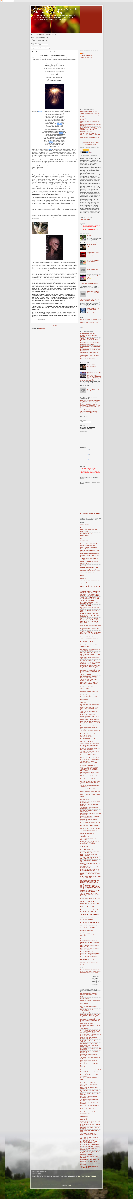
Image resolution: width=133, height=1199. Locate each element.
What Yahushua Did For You (87, 741)
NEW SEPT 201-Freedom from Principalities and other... (87, 960)
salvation (89, 322)
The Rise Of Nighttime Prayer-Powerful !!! (92, 245)
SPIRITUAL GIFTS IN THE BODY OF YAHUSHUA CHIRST (89, 867)
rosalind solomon (97, 321)
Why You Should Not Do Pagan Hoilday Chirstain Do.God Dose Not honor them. (90, 595)
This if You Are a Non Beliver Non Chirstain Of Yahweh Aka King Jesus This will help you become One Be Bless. (90, 591)
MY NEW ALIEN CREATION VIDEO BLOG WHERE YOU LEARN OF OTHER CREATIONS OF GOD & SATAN (90, 128)
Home (55, 325)
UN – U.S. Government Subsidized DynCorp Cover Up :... (88, 1112)
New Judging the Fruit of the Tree (88, 733)
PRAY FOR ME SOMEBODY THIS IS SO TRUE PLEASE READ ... (90, 1010)
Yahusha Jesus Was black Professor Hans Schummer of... (89, 808)
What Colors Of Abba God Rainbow (89, 901)
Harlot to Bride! (84, 531)
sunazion (90, 515)
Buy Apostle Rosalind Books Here (88, 111)
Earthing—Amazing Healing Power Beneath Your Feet (88, 855)
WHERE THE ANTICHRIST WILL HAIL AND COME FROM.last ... (89, 918)
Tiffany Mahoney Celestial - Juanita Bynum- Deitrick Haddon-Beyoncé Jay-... (93, 254)
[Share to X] (41, 319)
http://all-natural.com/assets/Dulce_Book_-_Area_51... (88, 1006)
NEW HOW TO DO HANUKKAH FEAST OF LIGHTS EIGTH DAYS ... (89, 817)
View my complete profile (86, 57)
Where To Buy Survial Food (87, 572)
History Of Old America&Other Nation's (89, 567)
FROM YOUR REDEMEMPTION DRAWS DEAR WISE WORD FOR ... (90, 749)
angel (50, 149)
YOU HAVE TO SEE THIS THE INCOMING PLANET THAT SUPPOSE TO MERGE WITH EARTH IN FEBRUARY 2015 (90, 633)
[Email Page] (35, 319)
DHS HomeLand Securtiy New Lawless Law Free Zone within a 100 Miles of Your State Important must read (90, 649)
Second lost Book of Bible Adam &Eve (89, 553)
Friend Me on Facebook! (86, 526)
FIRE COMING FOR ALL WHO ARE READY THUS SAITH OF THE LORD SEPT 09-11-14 (89, 684)
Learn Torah (83, 565)
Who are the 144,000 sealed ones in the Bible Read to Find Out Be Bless (90, 663)
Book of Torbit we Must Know (87, 545)
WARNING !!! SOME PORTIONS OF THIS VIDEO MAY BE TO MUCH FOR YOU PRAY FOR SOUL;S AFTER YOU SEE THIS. (90, 627)
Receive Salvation (84, 524)
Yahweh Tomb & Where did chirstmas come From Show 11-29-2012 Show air (89, 598)
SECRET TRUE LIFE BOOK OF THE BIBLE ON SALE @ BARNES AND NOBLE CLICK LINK (90, 135)
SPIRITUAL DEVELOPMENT (87, 937)
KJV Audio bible (84, 540)
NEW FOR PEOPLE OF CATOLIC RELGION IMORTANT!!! (88, 736)
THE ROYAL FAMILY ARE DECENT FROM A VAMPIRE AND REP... (88, 680)
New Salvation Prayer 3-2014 (87, 660)
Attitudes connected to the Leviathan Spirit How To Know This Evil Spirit (89, 412)
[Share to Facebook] (42, 319)
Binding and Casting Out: (86, 932)
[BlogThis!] (40, 319)
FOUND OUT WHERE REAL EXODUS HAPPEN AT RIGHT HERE (89, 848)
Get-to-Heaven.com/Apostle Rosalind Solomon (89, 54)
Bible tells (37, 110)
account (51, 141)
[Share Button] (82, 327)
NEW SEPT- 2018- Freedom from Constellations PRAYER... (88, 957)
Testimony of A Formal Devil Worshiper (89, 542)
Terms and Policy (84, 585)
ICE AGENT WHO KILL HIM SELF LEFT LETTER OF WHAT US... (90, 852)
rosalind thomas (83, 322)
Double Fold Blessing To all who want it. (90, 613)
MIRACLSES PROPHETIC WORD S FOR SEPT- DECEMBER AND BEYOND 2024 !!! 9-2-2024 (93, 310)
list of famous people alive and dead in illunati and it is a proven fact (89, 773)
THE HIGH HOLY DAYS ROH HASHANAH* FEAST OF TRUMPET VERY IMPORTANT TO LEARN (89, 763)
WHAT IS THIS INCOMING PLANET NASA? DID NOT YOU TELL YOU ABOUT (90, 619)
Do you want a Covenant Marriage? (89, 909)
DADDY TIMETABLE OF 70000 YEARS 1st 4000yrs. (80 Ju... (89, 904)
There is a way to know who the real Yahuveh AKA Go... (89, 1167)
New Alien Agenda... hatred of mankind (89, 719)
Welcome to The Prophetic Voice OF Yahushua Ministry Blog (55, 10)
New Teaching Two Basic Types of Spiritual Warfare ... (88, 811)
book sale (82, 319)
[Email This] (38, 319)
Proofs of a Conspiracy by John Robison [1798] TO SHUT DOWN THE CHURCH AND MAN (90, 723)
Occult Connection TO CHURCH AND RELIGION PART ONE (89, 949)
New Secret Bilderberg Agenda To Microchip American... (88, 728)
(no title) (89, 235)
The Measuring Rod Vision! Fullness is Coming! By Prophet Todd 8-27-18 (89, 300)
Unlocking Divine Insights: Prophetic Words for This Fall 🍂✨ (93, 277)
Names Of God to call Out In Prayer (89, 561)
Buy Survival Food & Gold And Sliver (89, 652)
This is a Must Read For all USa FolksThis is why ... (88, 839)
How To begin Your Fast (86, 533)
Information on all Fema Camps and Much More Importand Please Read (89, 690)
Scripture (61, 132)
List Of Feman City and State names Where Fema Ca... (89, 687)
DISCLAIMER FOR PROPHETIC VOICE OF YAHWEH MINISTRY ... (90, 802)
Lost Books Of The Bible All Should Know (90, 543)
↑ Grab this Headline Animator (90, 144)
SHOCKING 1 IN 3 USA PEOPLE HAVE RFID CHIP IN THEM (93, 389)
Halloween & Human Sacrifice (87, 725)
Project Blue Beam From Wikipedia (88, 693)
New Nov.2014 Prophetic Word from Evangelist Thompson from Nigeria (89, 695)
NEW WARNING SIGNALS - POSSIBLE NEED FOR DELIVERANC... (89, 826)
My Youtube (83, 527)
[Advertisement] (90, 83)
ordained (59, 123)
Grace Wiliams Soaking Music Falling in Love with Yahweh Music (90, 603)
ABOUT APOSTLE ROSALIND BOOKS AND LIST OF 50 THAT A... (89, 915)
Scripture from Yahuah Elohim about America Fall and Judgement (89, 832)
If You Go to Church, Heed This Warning (90, 757)
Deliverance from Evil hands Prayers (89, 921)
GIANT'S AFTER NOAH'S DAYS (88, 714)
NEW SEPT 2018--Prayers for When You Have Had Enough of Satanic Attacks (90, 954)
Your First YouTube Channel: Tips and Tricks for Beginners (94, 261)
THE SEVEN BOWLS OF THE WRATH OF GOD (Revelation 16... (89, 858)
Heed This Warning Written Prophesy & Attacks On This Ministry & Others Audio (90, 569)
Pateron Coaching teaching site (88, 358)
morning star (41, 111)
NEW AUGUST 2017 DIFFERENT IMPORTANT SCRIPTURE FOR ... (88, 912)
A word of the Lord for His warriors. (89, 283)
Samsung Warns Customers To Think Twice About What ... (89, 835)
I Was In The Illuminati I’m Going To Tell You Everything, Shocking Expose (90, 829)
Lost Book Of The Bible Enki (87, 637)
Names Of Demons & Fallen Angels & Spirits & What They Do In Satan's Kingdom (89, 708)
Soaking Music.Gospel (85, 605)
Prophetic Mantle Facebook (87, 344)
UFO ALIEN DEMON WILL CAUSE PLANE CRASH (93, 268)
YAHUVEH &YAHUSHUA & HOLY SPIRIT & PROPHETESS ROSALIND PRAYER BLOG (90, 339)
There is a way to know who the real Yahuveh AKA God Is (89, 639)
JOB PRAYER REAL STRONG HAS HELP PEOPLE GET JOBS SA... (90, 752)
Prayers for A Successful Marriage (88, 940)
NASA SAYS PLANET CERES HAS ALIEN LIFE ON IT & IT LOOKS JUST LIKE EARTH (90, 622)
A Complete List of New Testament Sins (90, 743)
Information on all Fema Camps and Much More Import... (89, 1097)
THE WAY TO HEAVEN (85, 409)
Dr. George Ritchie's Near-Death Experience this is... (88, 798)
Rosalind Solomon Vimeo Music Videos (89, 342)
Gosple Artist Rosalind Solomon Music (89, 113)
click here (57, 1178)
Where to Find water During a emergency (90, 580)
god (91, 319)
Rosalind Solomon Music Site (87, 333)
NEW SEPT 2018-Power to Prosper (89, 951)
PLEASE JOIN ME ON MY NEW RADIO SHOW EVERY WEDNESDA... (89, 923)
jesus (94, 319)
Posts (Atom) (42, 328)
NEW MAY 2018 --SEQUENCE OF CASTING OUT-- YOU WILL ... (88, 926)
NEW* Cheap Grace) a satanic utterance (90, 759)
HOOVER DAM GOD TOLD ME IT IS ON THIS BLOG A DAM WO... (90, 823)
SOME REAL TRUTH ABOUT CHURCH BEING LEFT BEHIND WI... (89, 929)
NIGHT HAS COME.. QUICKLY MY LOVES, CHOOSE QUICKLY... (88, 907)
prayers (90, 321)
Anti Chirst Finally (84, 563)
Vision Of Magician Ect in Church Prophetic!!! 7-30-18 (93, 292)
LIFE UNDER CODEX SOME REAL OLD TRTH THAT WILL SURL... (90, 792)
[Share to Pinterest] (44, 319)
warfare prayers (94, 322)
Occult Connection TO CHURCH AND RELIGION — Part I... (89, 946)
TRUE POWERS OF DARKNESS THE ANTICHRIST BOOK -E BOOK (89, 138)
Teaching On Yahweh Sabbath (87, 600)
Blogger (69, 1185)
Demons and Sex (84, 535)
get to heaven (88, 319)
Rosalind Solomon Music (86, 131)
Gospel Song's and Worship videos (88, 529)
